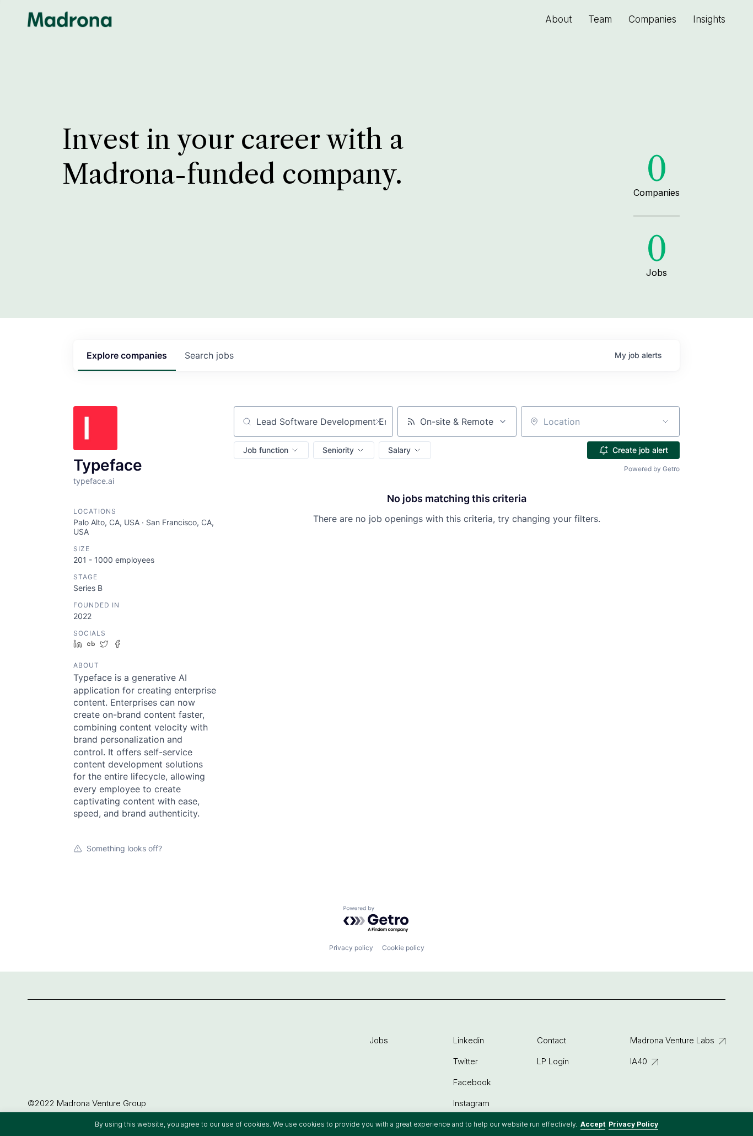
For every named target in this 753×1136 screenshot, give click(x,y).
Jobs (378, 1040)
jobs (209, 355)
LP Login (553, 1061)
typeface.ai (93, 481)
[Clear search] (379, 421)
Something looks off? (124, 848)
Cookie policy (403, 947)
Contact (551, 1040)
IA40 (638, 1061)
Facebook (472, 1082)
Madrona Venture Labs (672, 1040)
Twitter (465, 1061)
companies (127, 355)
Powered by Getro (652, 469)
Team (600, 19)
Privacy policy (351, 947)
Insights (709, 19)
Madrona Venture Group (70, 19)
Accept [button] (592, 1124)
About (558, 19)
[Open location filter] (665, 421)
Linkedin (468, 1040)
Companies (652, 19)
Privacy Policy (633, 1124)
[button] (271, 450)
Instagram (471, 1103)
